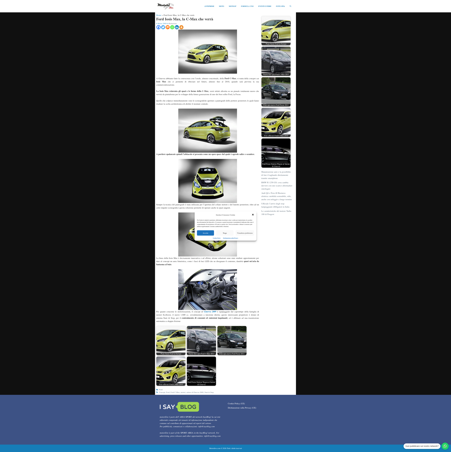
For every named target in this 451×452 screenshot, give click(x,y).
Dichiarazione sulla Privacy (230, 238)
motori (183, 392)
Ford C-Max (175, 392)
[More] (181, 27)
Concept (162, 392)
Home (158, 15)
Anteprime (209, 6)
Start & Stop (209, 392)
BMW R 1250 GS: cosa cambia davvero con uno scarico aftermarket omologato (276, 185)
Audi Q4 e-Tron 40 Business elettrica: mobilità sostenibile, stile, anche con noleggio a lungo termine (276, 196)
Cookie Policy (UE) (236, 403)
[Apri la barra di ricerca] (290, 6)
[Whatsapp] (172, 27)
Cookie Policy (217, 238)
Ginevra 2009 (210, 311)
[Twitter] (163, 27)
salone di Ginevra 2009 (195, 392)
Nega (225, 233)
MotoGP (232, 6)
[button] (253, 215)
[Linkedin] (177, 27)
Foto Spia (280, 6)
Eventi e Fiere (264, 6)
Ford (161, 389)
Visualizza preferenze (245, 233)
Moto (221, 6)
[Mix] (168, 27)
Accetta (205, 233)
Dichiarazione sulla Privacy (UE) (242, 407)
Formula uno (247, 6)
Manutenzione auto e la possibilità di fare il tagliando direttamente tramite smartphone (276, 175)
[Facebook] (158, 27)
